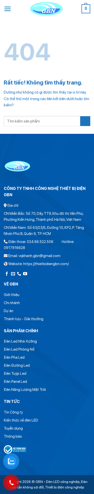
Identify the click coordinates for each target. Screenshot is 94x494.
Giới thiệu (11, 295)
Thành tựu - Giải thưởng (23, 319)
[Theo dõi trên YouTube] (25, 274)
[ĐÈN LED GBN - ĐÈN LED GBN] (46, 9)
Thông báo (13, 436)
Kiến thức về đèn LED (21, 420)
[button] (7, 9)
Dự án (8, 311)
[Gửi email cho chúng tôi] (13, 274)
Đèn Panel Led (15, 381)
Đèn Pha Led (14, 357)
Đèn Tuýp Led (15, 373)
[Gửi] (85, 121)
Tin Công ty (13, 412)
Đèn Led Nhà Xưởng (20, 341)
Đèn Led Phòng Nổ (19, 349)
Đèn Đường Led (17, 365)
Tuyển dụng (13, 428)
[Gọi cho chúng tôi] (19, 274)
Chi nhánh (12, 303)
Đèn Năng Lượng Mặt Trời (25, 389)
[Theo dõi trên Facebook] (7, 274)
